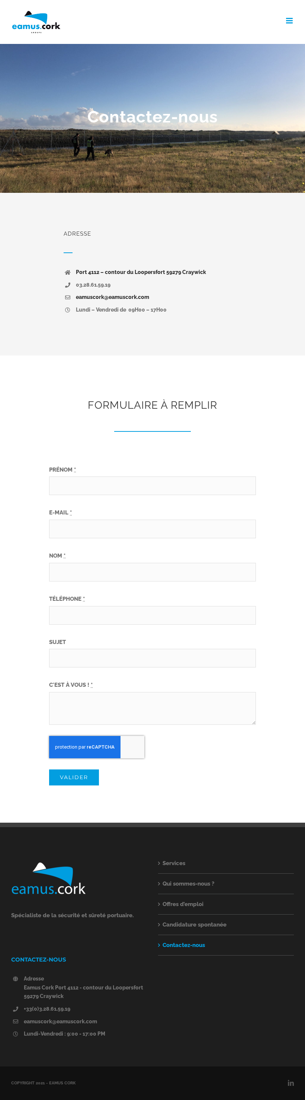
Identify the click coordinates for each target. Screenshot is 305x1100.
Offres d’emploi (183, 904)
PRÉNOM (62, 469)
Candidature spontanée (195, 924)
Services (174, 863)
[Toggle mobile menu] (290, 21)
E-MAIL (60, 512)
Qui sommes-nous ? (188, 883)
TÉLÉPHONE (67, 599)
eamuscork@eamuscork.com (112, 297)
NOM (57, 555)
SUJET (57, 642)
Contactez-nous (184, 945)
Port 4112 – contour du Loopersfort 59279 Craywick (141, 272)
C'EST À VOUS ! (71, 685)
